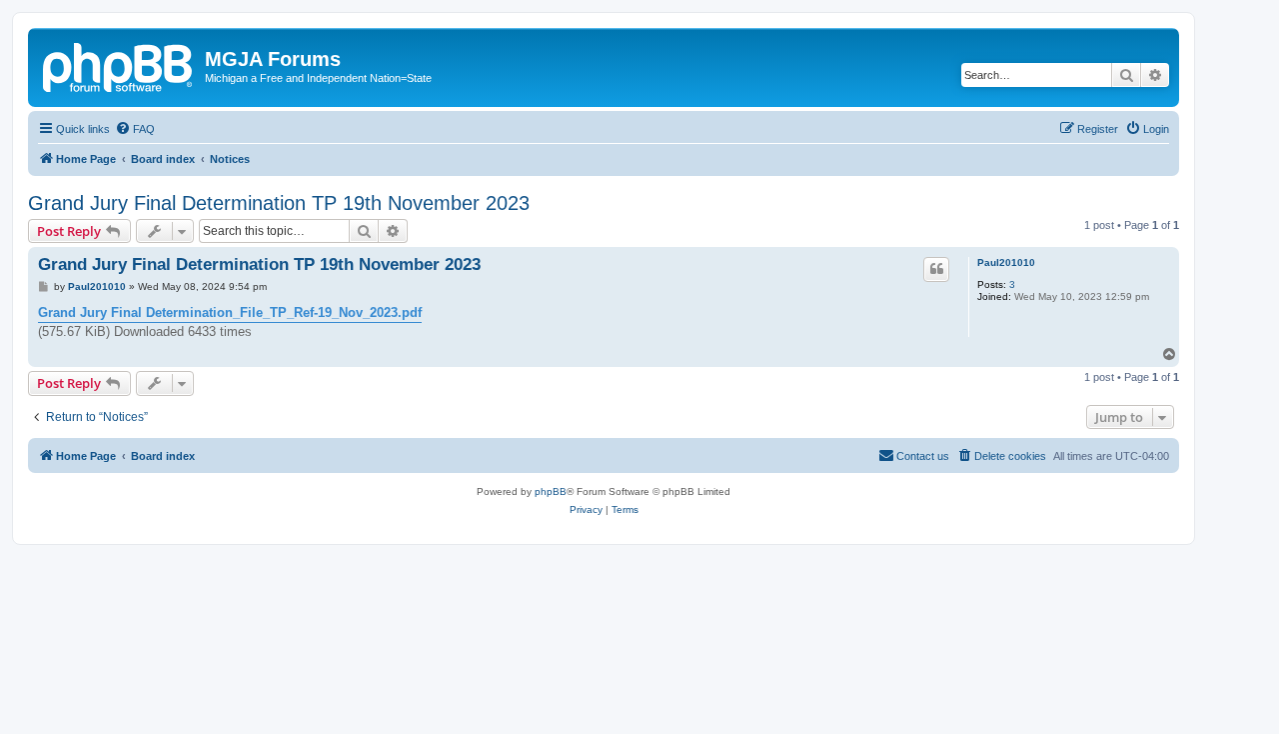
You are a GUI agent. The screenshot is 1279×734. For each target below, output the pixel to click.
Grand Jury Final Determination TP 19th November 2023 (279, 203)
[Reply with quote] (936, 269)
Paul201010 (1006, 262)
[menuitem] (135, 129)
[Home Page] (119, 65)
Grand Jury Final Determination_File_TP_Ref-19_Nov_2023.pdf (230, 312)
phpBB (551, 491)
